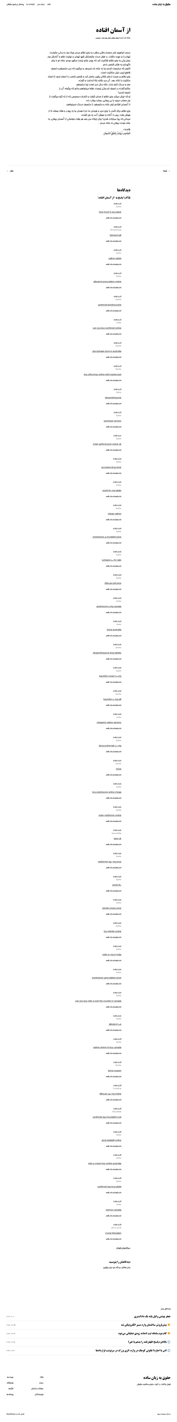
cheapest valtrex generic (109, 723)
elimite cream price (111, 908)
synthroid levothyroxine (109, 305)
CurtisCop (117, 1089)
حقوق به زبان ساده (161, 4)
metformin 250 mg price (109, 862)
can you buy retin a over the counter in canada (98, 1001)
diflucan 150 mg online (110, 1094)
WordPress (10, 1414)
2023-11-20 (117, 436)
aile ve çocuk (116, 1228)
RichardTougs (115, 230)
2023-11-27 (117, 459)
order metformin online (110, 816)
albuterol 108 (115, 1024)
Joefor (118, 323)
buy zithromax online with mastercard (102, 375)
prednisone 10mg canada (109, 607)
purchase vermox (112, 421)
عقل (11, 171)
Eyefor (118, 207)
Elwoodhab (116, 1112)
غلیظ (165, 171)
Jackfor (118, 508)
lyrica (118, 769)
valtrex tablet (114, 259)
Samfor (118, 300)
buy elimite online (112, 932)
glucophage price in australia (106, 351)
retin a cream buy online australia (104, 1164)
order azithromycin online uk (107, 444)
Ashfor (118, 462)
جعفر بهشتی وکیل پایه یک (110, 38)
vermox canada (113, 1210)
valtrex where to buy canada (107, 1048)
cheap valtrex (114, 514)
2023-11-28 (117, 737)
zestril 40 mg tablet (111, 491)
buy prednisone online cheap (106, 792)
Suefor (118, 856)
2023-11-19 (117, 204)
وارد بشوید (107, 1268)
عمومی (97, 38)
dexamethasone (113, 398)
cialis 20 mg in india (111, 955)
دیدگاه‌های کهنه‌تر (123, 1248)
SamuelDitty (116, 833)
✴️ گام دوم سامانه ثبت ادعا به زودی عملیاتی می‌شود (144, 1333)
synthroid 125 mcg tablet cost (107, 1117)
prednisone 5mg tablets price (106, 978)
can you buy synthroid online (107, 328)
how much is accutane (110, 212)
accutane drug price (111, 468)
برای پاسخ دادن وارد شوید (113, 218)
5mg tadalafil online (111, 1140)
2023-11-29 (117, 1039)
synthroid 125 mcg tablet (109, 1187)
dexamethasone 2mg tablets (107, 653)
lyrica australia (114, 630)
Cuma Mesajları (113, 1233)
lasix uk (117, 839)
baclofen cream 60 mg (110, 676)
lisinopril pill (115, 235)
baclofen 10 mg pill (112, 699)
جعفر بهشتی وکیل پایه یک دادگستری (152, 1316)
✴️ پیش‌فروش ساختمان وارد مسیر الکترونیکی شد (146, 1325)
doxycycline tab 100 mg (110, 746)
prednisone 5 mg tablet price (107, 537)
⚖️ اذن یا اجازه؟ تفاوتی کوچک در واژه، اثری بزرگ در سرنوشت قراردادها (133, 1350)
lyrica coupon (114, 1071)
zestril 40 (116, 885)
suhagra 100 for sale (111, 560)
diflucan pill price (113, 583)
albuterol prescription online (107, 282)
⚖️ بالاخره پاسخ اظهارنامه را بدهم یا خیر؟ (149, 1342)
